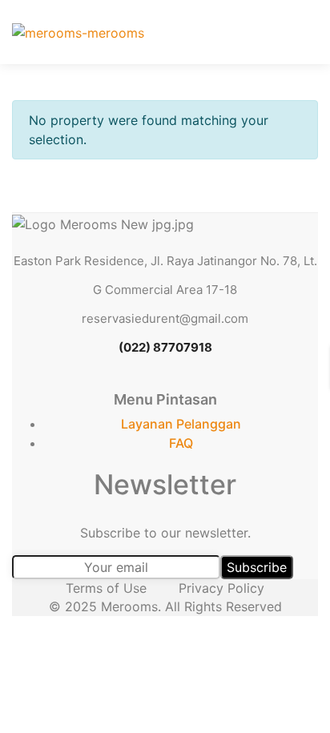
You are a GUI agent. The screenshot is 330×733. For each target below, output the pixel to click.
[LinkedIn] (183, 383)
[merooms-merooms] (78, 32)
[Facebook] (109, 383)
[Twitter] (146, 383)
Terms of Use (106, 588)
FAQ (181, 443)
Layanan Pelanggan (181, 424)
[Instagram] (220, 383)
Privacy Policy (221, 588)
